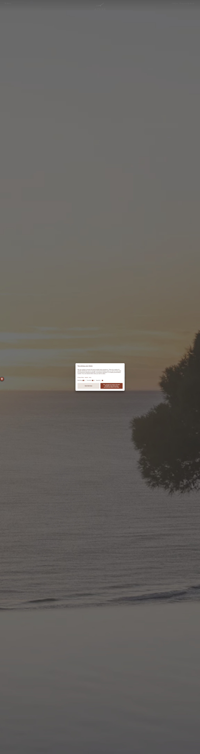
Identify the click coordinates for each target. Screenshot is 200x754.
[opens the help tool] (2, 379)
